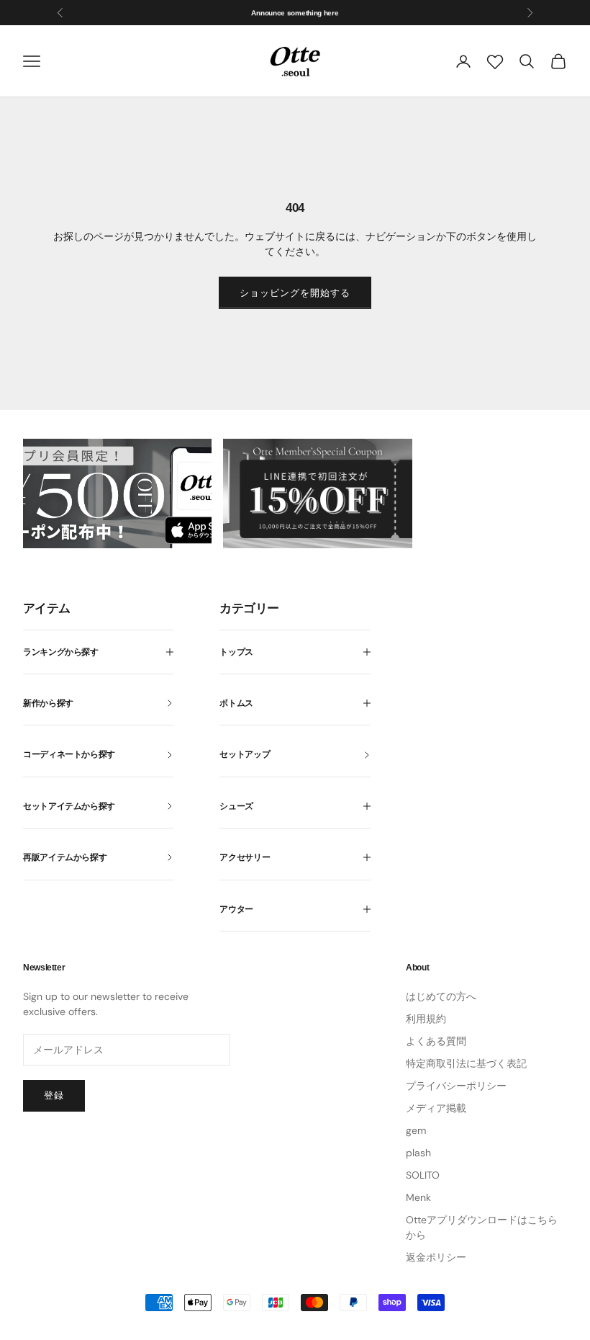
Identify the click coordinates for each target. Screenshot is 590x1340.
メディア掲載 (436, 1108)
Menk (418, 1197)
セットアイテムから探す (69, 806)
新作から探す (48, 703)
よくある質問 (436, 1041)
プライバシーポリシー (456, 1085)
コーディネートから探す (69, 754)
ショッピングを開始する (295, 293)
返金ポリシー (436, 1257)
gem (416, 1130)
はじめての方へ (441, 996)
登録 (54, 1095)
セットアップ (244, 754)
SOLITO (423, 1175)
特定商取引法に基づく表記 (466, 1063)
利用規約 (426, 1018)
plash (418, 1152)
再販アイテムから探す (64, 857)
